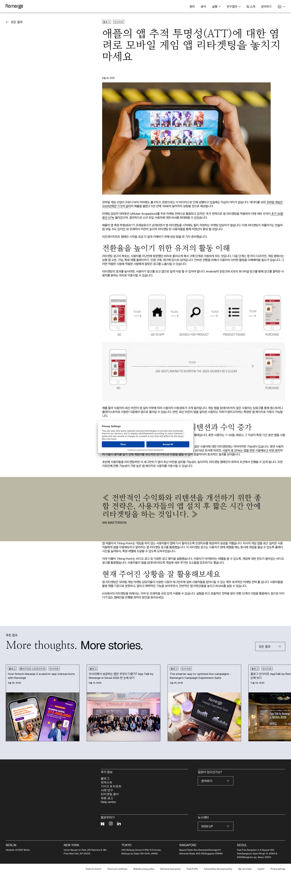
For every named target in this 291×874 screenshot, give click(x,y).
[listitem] (42, 703)
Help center (108, 802)
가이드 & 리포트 (111, 786)
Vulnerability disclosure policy (218, 869)
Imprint (261, 869)
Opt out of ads (244, 869)
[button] (216, 6)
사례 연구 (107, 790)
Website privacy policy (143, 869)
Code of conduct (93, 869)
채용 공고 (107, 798)
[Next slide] (279, 703)
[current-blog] (42, 703)
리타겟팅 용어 (110, 794)
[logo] (14, 6)
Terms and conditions (117, 869)
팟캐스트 (106, 782)
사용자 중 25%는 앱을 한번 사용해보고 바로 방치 (251, 450)
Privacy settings (278, 869)
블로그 (105, 778)
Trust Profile (192, 869)
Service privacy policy (170, 869)
